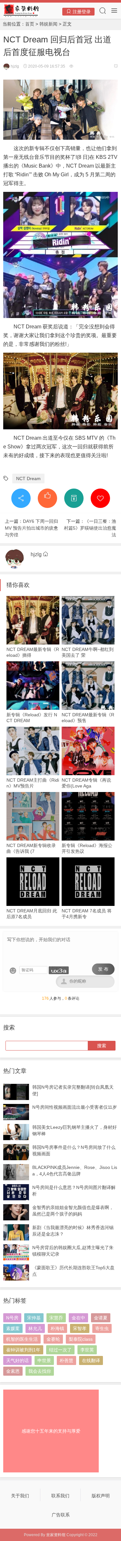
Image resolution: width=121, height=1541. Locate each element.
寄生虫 (102, 1328)
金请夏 (100, 1317)
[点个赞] (47, 498)
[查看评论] (116, 66)
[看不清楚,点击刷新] (59, 970)
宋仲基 (34, 1317)
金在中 (78, 1317)
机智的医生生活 (22, 1339)
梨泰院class (81, 1339)
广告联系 (61, 1514)
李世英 (87, 1349)
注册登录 (81, 11)
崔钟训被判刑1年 (23, 1349)
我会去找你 (39, 1371)
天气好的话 (17, 1360)
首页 (29, 24)
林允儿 (35, 1328)
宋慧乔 (56, 1317)
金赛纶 (53, 1339)
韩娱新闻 (48, 24)
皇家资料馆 (56, 1535)
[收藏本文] (100, 498)
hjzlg (14, 66)
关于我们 (20, 1495)
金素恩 (13, 1371)
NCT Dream (28, 478)
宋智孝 (79, 1328)
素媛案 (13, 1328)
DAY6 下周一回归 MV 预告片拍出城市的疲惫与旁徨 (34, 528)
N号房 (12, 1317)
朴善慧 (66, 1360)
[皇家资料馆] (21, 10)
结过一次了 (60, 1349)
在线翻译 (91, 1360)
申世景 (44, 1360)
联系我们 (60, 1495)
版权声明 (101, 1495)
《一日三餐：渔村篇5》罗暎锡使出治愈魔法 (90, 528)
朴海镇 (57, 1328)
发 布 (103, 969)
